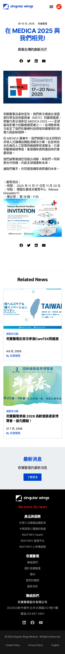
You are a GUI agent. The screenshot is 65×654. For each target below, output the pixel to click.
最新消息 (32, 586)
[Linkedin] (24, 623)
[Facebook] (32, 623)
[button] (51, 7)
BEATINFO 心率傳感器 (32, 546)
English (55, 645)
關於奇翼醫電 (32, 568)
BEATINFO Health (32, 534)
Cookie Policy (13, 645)
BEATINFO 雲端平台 (32, 540)
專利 (32, 574)
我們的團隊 (32, 580)
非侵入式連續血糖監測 (32, 522)
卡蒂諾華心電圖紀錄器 (32, 528)
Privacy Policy (35, 645)
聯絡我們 (32, 562)
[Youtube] (41, 623)
